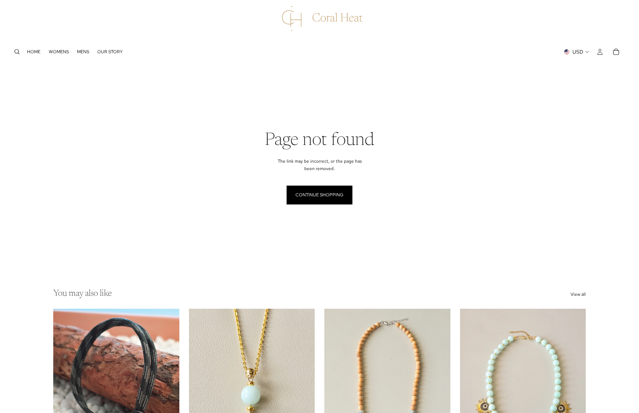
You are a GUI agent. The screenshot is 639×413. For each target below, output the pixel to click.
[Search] (17, 52)
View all (578, 294)
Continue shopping (319, 195)
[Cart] (616, 52)
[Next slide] (168, 388)
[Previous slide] (64, 388)
